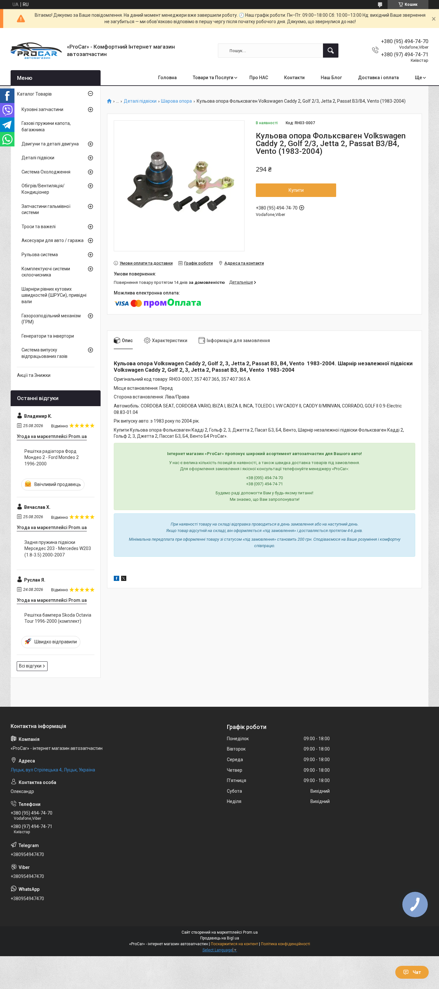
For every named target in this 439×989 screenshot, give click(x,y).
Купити (296, 190)
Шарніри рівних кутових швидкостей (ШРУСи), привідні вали (54, 295)
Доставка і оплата (378, 77)
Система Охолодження (46, 171)
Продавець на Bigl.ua (219, 938)
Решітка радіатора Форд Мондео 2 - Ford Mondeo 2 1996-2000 (51, 457)
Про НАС (258, 77)
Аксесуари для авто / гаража (53, 240)
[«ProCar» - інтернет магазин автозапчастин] (36, 50)
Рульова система (40, 254)
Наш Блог (331, 77)
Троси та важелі (39, 226)
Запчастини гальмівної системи (46, 209)
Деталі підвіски (140, 101)
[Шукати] (330, 50)
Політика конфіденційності (285, 944)
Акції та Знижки (33, 375)
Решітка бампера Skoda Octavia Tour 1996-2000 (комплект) (57, 618)
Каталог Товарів (34, 94)
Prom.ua (250, 932)
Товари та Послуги (213, 77)
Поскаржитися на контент (234, 944)
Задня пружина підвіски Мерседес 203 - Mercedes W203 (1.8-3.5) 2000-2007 (57, 548)
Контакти (294, 77)
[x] (123, 579)
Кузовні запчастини (42, 109)
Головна (167, 77)
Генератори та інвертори (48, 336)
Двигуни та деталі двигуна (50, 143)
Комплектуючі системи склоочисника (46, 272)
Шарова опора (176, 101)
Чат (417, 972)
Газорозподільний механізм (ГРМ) (51, 319)
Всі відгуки (30, 665)
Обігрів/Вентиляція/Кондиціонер (43, 189)
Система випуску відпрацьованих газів (44, 353)
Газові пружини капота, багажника (46, 126)
